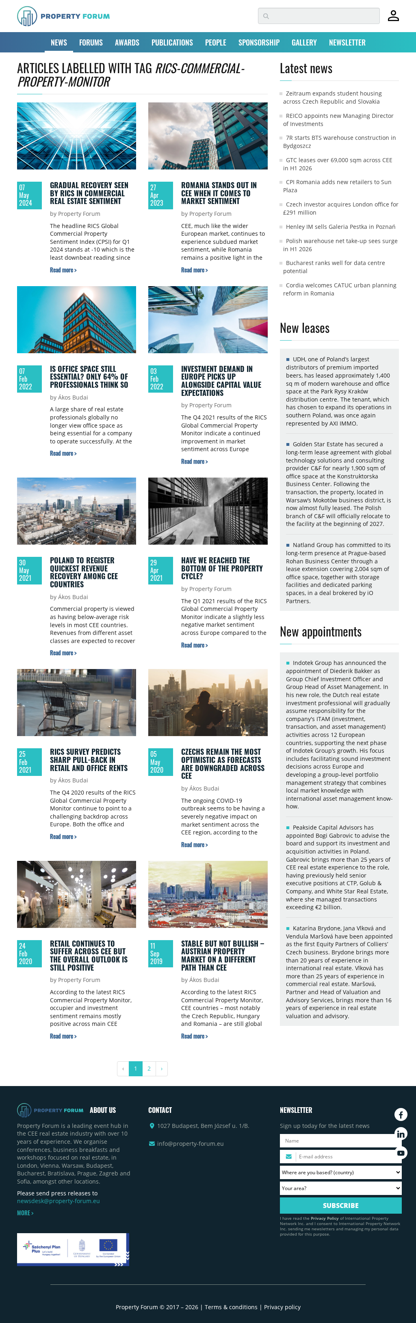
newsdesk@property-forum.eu (58, 1201)
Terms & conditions (231, 1307)
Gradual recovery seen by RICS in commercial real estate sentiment (89, 193)
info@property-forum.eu (190, 1143)
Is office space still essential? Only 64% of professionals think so (89, 376)
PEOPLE (215, 42)
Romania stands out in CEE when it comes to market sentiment (219, 193)
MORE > (25, 1213)
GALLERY (304, 42)
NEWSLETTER (347, 42)
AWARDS (127, 42)
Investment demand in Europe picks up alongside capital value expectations (221, 380)
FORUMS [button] (91, 42)
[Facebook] (400, 1114)
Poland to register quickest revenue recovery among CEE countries (84, 572)
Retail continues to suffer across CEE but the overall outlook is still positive (89, 955)
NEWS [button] (59, 42)
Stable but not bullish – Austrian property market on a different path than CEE (222, 955)
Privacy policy (282, 1307)
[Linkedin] (400, 1133)
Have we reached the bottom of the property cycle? (222, 568)
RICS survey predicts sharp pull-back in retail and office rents (89, 759)
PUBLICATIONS (172, 42)
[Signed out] (393, 19)
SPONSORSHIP (259, 42)
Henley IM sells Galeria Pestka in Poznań (341, 226)
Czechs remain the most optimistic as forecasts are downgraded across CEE (222, 763)
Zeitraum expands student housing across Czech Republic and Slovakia (332, 97)
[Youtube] (400, 1152)
